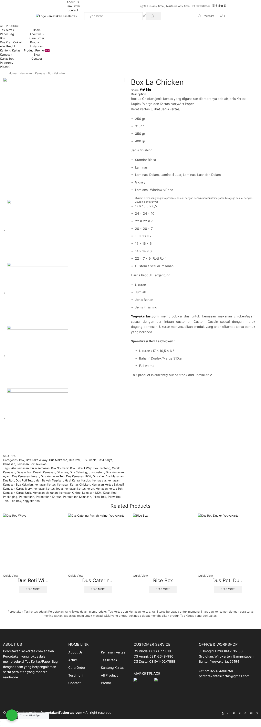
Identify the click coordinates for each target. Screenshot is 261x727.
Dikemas (62, 472)
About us (35, 34)
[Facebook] (216, 6)
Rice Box (15, 501)
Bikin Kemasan (40, 468)
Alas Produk (8, 46)
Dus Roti (74, 460)
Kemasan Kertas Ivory (17, 488)
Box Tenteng (101, 468)
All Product (109, 675)
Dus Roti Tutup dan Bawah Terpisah (39, 480)
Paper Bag (7, 34)
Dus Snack (89, 460)
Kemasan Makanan (45, 492)
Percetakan (26, 496)
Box (2, 38)
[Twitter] (222, 6)
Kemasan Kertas (45, 484)
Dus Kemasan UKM (78, 476)
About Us (73, 2)
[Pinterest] (224, 6)
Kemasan (6, 54)
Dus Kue (98, 476)
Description (138, 94)
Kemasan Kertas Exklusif (108, 484)
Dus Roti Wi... (33, 580)
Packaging (10, 496)
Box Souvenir (60, 468)
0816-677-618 (160, 651)
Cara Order (72, 6)
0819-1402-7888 (162, 661)
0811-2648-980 (161, 656)
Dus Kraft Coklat (11, 42)
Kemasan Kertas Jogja (48, 488)
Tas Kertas (7, 30)
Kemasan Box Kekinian (50, 73)
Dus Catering (78, 472)
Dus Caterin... (98, 580)
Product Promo (36, 50)
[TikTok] (219, 6)
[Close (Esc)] (0, 721)
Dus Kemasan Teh (52, 476)
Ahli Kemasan (20, 468)
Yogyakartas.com (145, 316)
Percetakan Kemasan (77, 496)
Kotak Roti (109, 492)
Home (37, 30)
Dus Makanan (58, 460)
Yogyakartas (31, 501)
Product (35, 42)
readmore (10, 677)
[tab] (193, 94)
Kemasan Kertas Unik (17, 492)
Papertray (6, 62)
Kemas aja (99, 480)
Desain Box (24, 472)
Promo (106, 683)
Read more (33, 589)
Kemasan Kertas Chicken (73, 484)
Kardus (86, 480)
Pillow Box (99, 496)
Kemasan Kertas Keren (79, 488)
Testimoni (75, 675)
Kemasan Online (70, 492)
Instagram (36, 46)
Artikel (73, 660)
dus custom (96, 472)
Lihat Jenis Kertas (166, 109)
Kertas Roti (7, 58)
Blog (37, 54)
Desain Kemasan (44, 472)
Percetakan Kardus (48, 496)
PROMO (5, 66)
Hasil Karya (104, 460)
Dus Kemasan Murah (25, 476)
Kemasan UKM (91, 492)
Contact (72, 10)
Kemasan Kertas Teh (109, 488)
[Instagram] (213, 6)
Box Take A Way (37, 460)
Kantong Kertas (10, 50)
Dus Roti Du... (228, 580)
